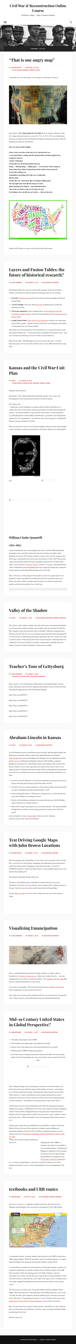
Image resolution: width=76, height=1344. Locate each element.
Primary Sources (59, 618)
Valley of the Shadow (28, 610)
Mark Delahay (14, 758)
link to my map (19, 893)
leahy (13, 380)
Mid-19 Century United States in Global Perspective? (36, 1021)
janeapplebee (16, 1032)
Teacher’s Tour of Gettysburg (36, 666)
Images (51, 1197)
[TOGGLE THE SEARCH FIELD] (70, 22)
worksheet (49, 979)
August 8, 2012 (26, 380)
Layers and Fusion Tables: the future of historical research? (37, 272)
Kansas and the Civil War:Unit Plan (37, 370)
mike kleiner (15, 1197)
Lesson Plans (27, 383)
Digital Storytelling (21, 676)
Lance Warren (16, 282)
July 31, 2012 (30, 1197)
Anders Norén (51, 1339)
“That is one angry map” (31, 60)
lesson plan (60, 979)
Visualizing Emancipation (33, 928)
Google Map (31, 816)
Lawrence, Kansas (32, 564)
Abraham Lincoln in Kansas (35, 737)
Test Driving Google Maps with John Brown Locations (34, 842)
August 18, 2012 (33, 67)
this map (39, 304)
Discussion (18, 70)
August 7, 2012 (26, 618)
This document (24, 298)
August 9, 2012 (33, 282)
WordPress (33, 1339)
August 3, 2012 (32, 853)
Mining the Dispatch (57, 987)
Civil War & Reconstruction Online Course (38, 8)
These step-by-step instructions (38, 320)
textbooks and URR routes (33, 1189)
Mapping (26, 70)
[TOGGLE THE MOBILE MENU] (5, 22)
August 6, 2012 (26, 745)
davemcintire (16, 67)
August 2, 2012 (33, 935)
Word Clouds (35, 70)
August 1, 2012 (32, 1032)
